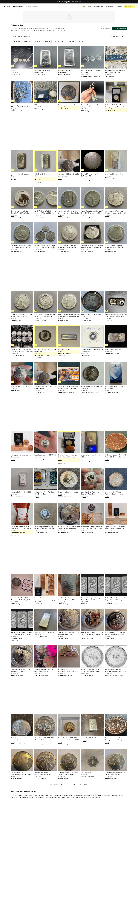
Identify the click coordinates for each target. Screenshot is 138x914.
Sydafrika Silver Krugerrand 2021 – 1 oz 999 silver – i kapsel (115, 773)
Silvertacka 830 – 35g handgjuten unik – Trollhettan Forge (115, 71)
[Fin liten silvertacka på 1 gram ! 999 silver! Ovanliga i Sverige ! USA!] (116, 302)
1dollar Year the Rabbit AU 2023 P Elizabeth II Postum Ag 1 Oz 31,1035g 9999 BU (21, 315)
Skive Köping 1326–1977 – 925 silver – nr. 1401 (44, 739)
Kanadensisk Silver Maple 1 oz (67, 105)
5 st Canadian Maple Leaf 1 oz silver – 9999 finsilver (44, 670)
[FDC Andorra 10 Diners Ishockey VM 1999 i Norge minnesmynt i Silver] (69, 373)
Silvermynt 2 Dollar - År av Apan (68, 492)
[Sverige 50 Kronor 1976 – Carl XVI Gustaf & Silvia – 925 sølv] (69, 760)
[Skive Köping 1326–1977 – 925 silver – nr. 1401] (45, 725)
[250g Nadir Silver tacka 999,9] (116, 161)
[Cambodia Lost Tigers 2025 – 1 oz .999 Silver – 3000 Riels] (69, 620)
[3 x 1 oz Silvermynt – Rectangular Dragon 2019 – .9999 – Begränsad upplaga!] (92, 585)
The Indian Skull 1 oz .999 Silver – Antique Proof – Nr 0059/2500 (21, 599)
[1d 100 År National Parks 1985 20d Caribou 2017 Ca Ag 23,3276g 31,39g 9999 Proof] (45, 198)
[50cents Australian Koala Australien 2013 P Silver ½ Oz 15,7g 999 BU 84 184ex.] (69, 302)
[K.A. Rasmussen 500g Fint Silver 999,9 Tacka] (116, 373)
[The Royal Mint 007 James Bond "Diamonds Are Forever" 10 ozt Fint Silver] (69, 585)
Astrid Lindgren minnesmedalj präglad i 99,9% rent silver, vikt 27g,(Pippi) (44, 528)
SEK (89, 6)
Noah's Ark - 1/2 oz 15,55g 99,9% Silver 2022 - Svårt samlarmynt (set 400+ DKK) (116, 456)
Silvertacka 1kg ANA (64, 349)
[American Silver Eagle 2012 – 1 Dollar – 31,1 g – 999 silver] (45, 760)
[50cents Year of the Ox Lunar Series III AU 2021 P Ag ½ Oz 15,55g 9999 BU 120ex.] (22, 198)
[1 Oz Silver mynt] (92, 760)
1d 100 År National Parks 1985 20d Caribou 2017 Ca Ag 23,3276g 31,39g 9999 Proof (45, 212)
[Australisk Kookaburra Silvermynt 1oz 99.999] (22, 725)
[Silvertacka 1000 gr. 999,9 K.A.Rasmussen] (69, 57)
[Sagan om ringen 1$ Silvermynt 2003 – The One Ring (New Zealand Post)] (69, 442)
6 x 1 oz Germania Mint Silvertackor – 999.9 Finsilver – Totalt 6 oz (67, 670)
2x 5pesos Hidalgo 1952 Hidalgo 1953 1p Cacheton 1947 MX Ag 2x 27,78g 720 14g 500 (45, 247)
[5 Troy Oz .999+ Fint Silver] (92, 725)
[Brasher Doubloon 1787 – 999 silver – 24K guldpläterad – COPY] (69, 725)
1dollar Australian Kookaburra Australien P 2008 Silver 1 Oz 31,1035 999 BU (67, 247)
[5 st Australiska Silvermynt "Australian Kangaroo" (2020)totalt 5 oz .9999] (116, 656)
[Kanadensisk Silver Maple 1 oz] (69, 92)
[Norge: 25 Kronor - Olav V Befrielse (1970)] (92, 161)
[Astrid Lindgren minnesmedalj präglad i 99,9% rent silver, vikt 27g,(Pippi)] (45, 514)
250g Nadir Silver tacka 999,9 (114, 174)
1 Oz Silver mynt (86, 772)
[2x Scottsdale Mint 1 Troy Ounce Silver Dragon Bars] (45, 479)
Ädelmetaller (17, 36)
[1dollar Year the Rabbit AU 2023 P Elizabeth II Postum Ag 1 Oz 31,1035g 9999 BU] (22, 302)
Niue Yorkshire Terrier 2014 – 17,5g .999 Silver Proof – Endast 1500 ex (92, 633)
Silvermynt (14, 70)
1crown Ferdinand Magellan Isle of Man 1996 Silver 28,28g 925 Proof (92, 212)
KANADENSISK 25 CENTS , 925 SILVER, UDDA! (91, 315)
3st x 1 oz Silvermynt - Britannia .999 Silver (91, 71)
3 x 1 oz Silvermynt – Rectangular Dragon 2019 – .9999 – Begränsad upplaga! (92, 599)
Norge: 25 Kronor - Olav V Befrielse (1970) (89, 175)
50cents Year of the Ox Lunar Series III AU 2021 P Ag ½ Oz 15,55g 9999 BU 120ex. (20, 212)
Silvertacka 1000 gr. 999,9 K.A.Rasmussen (66, 71)
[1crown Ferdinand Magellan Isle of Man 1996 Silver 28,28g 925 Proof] (92, 198)
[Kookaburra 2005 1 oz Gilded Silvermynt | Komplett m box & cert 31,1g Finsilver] (116, 92)
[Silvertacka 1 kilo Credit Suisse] (45, 620)
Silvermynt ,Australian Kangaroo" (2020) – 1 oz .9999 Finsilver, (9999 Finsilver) (91, 670)
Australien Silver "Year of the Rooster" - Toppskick (90, 493)
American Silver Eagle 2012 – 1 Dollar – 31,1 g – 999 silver (43, 773)
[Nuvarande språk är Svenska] (84, 6)
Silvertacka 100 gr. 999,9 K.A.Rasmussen (42, 71)
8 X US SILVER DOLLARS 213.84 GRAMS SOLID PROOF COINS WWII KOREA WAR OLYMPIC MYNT (21, 350)
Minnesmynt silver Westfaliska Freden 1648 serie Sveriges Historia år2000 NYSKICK (114, 493)
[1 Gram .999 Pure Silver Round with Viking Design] (92, 336)
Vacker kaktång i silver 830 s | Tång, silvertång (90, 106)
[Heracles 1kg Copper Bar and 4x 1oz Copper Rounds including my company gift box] (45, 585)
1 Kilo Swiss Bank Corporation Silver (20, 175)
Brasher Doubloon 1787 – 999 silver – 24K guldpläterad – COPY (68, 739)
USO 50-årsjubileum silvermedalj (44, 105)
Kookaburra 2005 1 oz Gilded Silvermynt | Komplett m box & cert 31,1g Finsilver (116, 106)
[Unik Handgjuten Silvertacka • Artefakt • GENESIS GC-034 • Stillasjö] (22, 92)
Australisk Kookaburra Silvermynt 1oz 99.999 (21, 739)
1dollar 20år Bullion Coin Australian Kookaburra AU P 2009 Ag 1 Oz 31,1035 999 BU (92, 247)
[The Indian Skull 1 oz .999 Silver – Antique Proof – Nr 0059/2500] (22, 585)
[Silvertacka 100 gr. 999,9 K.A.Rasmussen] (45, 57)
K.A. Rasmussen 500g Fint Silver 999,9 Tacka (115, 387)
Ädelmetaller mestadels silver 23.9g (90, 456)
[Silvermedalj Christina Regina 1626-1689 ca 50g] (92, 373)
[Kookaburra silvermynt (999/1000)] (45, 442)
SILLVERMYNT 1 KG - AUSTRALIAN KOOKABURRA (45, 350)
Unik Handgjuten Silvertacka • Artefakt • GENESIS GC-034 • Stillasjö (20, 106)
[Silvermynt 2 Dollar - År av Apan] (69, 479)
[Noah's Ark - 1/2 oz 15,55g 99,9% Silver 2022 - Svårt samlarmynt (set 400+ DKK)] (116, 442)
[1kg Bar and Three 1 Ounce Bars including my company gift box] (116, 514)
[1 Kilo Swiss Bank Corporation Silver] (22, 161)
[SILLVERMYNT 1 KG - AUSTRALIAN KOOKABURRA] (45, 336)
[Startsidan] (18, 6)
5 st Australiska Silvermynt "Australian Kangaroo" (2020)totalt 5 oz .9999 (116, 670)
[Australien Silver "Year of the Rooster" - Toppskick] (92, 479)
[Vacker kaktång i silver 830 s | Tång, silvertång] (92, 92)
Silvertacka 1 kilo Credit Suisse (44, 632)
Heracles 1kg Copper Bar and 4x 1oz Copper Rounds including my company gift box (44, 599)
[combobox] (50, 6)
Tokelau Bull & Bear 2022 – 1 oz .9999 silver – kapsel (21, 670)
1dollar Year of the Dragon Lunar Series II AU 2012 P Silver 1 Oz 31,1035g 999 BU (44, 315)
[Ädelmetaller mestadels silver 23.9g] (92, 442)
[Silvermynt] (22, 57)
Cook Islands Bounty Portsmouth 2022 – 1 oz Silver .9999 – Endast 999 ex (91, 528)
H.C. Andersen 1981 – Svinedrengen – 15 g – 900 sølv (21, 773)
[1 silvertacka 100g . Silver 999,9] (22, 479)
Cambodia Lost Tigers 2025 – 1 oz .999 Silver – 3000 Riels (68, 633)
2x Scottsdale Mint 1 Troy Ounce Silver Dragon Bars (44, 493)
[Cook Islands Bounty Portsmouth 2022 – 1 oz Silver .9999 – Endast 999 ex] (92, 514)
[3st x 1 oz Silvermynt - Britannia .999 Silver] (92, 57)
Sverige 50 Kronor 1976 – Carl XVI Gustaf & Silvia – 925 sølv (68, 773)
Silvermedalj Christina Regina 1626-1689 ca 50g (92, 387)
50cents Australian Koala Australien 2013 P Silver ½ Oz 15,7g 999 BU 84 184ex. (69, 315)
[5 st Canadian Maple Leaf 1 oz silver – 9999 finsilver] (45, 656)
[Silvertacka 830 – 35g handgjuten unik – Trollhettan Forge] (116, 57)
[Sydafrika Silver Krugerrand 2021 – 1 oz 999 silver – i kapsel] (116, 760)
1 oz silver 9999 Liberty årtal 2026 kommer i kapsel (69, 175)
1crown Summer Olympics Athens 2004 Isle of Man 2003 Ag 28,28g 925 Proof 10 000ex (68, 212)
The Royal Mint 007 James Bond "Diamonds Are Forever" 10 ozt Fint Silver (69, 599)
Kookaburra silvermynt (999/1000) (45, 455)
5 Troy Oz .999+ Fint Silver (89, 738)
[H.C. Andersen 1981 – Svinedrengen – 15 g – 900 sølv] (22, 760)
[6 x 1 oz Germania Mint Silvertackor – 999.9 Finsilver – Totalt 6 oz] (69, 656)
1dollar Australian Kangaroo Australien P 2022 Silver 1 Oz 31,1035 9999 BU (114, 247)
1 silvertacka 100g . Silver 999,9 (21, 492)
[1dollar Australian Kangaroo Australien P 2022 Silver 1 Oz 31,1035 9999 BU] (116, 233)
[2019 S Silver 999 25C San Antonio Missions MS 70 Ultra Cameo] (69, 514)
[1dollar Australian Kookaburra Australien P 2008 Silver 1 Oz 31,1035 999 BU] (69, 233)
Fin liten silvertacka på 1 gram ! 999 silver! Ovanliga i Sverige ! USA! (116, 315)
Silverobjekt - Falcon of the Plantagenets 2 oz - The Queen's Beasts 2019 (115, 739)
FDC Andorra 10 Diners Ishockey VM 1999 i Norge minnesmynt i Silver (68, 387)
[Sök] (74, 6)
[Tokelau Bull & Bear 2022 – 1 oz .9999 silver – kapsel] (22, 656)
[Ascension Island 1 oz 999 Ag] (22, 373)
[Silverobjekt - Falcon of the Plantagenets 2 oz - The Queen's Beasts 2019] (116, 725)
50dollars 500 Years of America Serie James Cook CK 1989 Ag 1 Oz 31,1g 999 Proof (21, 247)
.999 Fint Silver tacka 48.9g (113, 349)
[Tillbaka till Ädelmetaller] (11, 36)
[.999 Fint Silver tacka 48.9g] (116, 336)
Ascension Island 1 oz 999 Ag (20, 386)
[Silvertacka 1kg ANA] (69, 336)
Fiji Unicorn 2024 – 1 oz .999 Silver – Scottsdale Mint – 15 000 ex (115, 633)
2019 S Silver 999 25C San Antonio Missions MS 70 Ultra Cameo (69, 527)
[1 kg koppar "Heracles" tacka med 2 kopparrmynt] (22, 442)
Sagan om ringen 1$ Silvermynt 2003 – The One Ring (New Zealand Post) (67, 456)
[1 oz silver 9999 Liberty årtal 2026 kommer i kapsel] (69, 161)
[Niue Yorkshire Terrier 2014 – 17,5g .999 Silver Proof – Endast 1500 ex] (92, 620)
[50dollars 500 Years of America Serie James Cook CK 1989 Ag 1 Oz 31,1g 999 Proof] (22, 233)
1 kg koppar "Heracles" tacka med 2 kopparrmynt (21, 456)
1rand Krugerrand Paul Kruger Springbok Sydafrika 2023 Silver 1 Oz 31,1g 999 (115, 212)
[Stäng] (136, 2)
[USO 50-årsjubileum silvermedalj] (45, 92)
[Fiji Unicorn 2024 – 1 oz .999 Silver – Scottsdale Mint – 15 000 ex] (116, 620)
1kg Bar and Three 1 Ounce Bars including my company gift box (115, 527)
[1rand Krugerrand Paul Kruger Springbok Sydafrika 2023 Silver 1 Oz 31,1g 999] (116, 198)
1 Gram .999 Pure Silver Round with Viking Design (92, 350)
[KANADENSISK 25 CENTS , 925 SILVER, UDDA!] (92, 302)
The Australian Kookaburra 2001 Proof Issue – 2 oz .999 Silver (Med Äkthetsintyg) (22, 528)
